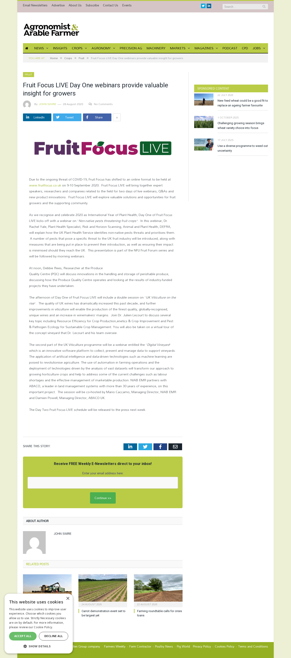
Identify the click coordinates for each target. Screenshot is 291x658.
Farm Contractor (140, 646)
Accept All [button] (23, 636)
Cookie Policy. (43, 627)
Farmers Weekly (114, 646)
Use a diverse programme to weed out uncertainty (243, 148)
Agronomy (101, 48)
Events (127, 5)
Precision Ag (131, 48)
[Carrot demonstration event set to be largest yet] (102, 590)
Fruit (28, 74)
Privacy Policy (202, 646)
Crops (77, 48)
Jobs (257, 48)
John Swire (47, 104)
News (39, 48)
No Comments (103, 104)
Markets (178, 48)
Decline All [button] (53, 636)
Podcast (230, 48)
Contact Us (110, 5)
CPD (245, 48)
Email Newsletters (35, 5)
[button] (38, 646)
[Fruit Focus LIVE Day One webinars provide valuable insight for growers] (103, 148)
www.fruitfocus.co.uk (45, 185)
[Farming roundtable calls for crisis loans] (158, 590)
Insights (60, 48)
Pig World (183, 646)
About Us (75, 5)
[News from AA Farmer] (51, 28)
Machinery (156, 48)
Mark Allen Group (75, 646)
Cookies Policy (224, 646)
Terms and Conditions (253, 646)
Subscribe (92, 5)
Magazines (204, 48)
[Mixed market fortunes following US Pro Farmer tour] (47, 590)
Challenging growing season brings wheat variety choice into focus (241, 125)
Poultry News (164, 646)
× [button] (67, 598)
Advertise (58, 5)
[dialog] (39, 623)
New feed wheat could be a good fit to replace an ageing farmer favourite (243, 103)
